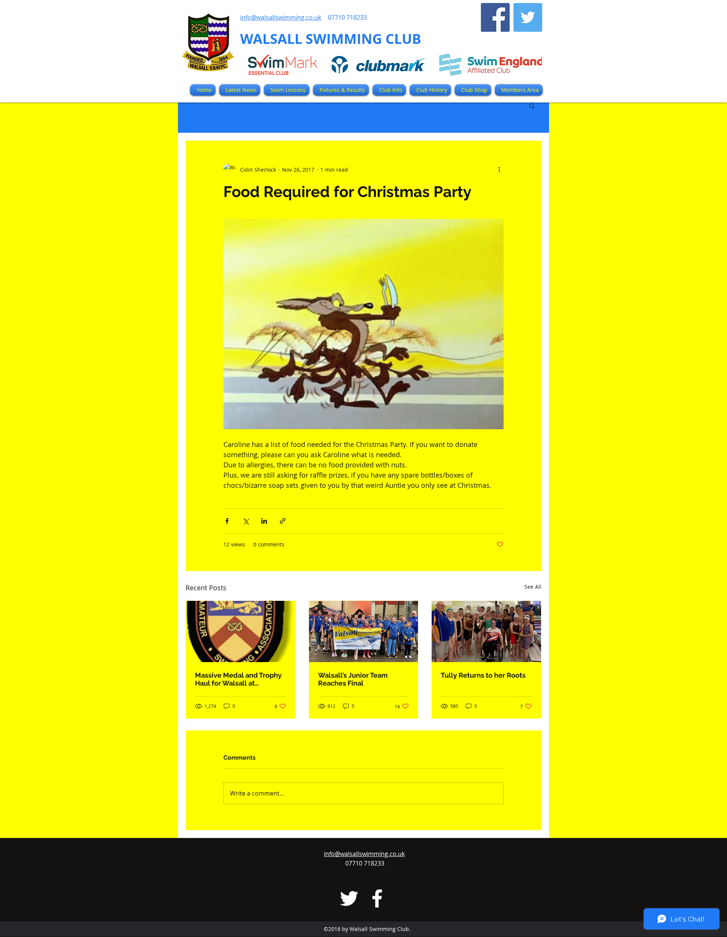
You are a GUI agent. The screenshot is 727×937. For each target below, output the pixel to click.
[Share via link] (282, 520)
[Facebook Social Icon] (495, 17)
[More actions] (499, 169)
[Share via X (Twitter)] (245, 520)
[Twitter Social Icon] (527, 17)
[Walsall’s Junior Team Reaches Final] (363, 631)
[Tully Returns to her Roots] (486, 631)
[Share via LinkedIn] (264, 520)
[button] (341, 90)
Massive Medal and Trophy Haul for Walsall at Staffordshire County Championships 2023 (238, 679)
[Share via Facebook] (227, 520)
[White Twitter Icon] (349, 898)
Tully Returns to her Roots (483, 675)
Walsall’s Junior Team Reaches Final (353, 679)
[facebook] (377, 898)
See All (532, 586)
